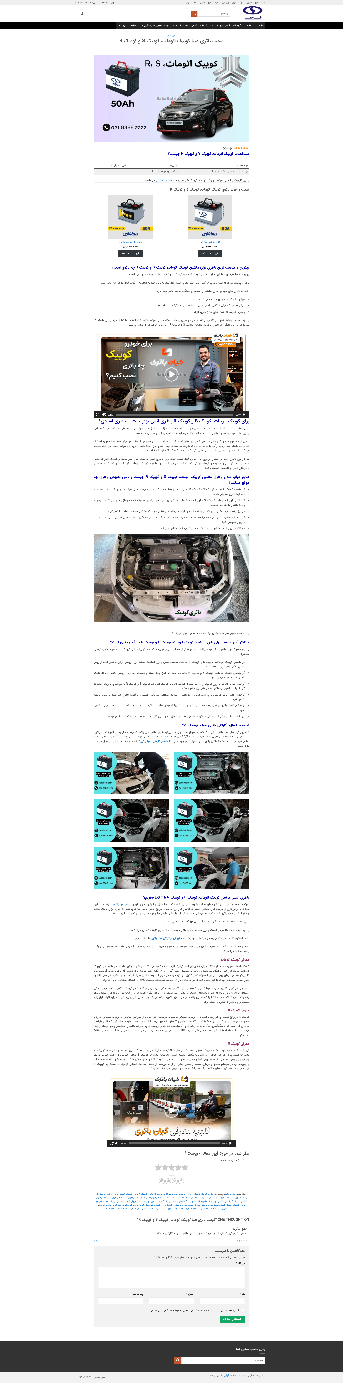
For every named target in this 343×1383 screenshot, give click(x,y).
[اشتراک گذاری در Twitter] (175, 1181)
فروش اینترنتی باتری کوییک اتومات (119, 1201)
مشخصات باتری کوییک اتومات (172, 1209)
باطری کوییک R (126, 1197)
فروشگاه (237, 25)
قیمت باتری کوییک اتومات (138, 1205)
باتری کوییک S (146, 1194)
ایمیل (190, 1294)
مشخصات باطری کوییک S (118, 1209)
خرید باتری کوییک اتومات (149, 1201)
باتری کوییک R (161, 1194)
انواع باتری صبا (222, 25)
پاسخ (96, 1240)
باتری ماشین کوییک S (236, 1197)
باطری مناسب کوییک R (197, 1201)
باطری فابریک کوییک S (146, 1197)
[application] (171, 374)
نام (242, 1294)
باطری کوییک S (110, 1197)
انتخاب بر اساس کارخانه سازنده (191, 25)
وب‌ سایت (138, 1294)
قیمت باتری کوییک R (183, 1205)
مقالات (133, 25)
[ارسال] (194, 14)
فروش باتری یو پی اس (232, 2)
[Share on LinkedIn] (162, 1181)
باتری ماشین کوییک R (107, 1194)
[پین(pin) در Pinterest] (168, 1181)
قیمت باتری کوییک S (162, 1205)
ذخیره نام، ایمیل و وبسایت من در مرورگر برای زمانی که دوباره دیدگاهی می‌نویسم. (195, 1311)
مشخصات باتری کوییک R (225, 1209)
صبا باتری (119, 904)
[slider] (174, 415)
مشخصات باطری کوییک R (144, 1209)
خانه (261, 25)
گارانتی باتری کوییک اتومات (112, 1205)
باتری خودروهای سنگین (156, 25)
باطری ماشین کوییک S (219, 1201)
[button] (82, 13)
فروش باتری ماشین (256, 2)
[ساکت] (104, 414)
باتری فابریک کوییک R (202, 1194)
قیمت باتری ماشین (209, 2)
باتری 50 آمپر (164, 180)
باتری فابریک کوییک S (180, 1194)
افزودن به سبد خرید (210, 253)
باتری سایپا (171, 35)
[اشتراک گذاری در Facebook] (181, 1181)
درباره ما (122, 25)
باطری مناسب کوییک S (174, 1201)
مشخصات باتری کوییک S (200, 1209)
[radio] (185, 1168)
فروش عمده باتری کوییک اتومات (210, 1205)
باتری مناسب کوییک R (214, 1197)
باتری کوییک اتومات (128, 1194)
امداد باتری (191, 2)
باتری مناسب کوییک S (192, 1197)
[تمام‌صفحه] (98, 414)
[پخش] (244, 414)
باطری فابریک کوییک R (169, 1197)
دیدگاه (240, 1263)
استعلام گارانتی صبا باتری (155, 741)
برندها (252, 25)
